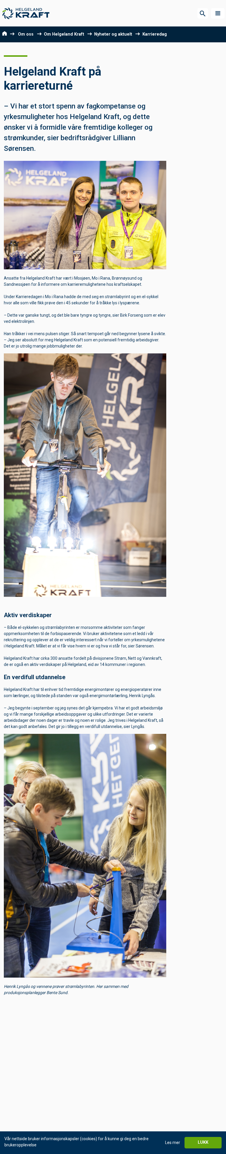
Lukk (203, 1142)
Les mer (172, 1142)
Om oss (26, 34)
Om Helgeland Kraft (64, 34)
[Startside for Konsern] (25, 13)
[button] (218, 13)
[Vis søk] (202, 13)
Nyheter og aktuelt (113, 34)
